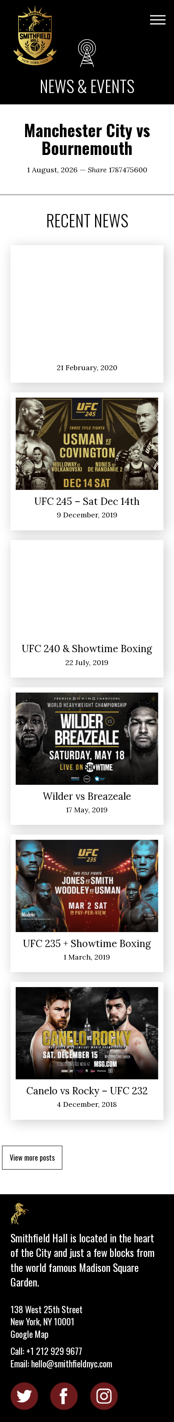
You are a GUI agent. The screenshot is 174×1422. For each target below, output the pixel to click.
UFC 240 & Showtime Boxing (87, 648)
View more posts (32, 1157)
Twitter (24, 1396)
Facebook (64, 1396)
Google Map (30, 1333)
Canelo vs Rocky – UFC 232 (87, 1091)
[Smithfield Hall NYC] (36, 36)
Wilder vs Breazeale (86, 796)
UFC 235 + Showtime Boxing (87, 943)
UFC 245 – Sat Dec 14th (87, 501)
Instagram (104, 1396)
